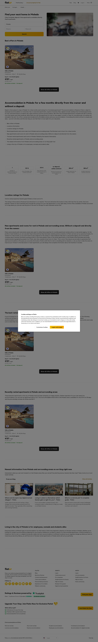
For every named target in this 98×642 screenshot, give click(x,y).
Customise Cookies (42, 327)
